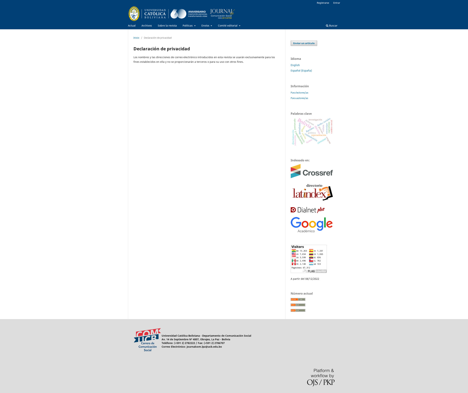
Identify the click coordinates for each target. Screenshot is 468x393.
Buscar (332, 25)
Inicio (136, 37)
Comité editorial (228, 25)
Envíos (205, 25)
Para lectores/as (299, 92)
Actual (132, 25)
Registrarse (323, 2)
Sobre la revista (167, 25)
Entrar (336, 2)
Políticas (188, 25)
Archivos (146, 25)
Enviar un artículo (304, 43)
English (295, 65)
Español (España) (301, 70)
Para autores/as (299, 98)
